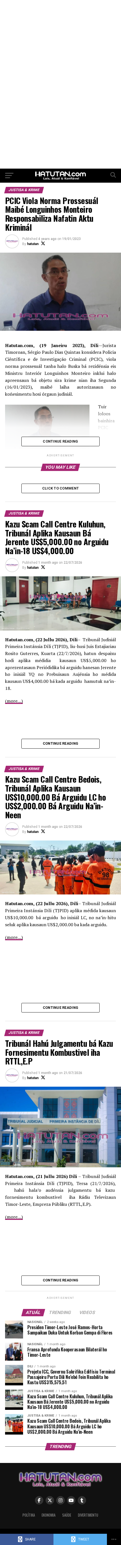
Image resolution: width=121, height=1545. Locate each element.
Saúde (66, 1515)
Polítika (29, 1515)
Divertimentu (88, 1515)
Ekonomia (48, 1515)
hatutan (33, 244)
